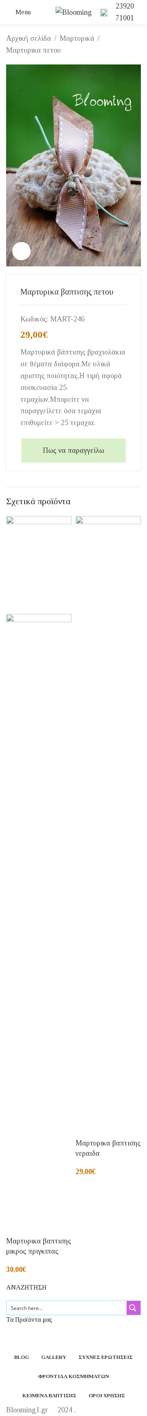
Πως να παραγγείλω (73, 450)
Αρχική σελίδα (28, 38)
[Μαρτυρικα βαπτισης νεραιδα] (108, 821)
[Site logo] (74, 11)
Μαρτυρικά (77, 38)
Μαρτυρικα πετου (33, 50)
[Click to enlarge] (21, 251)
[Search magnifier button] (133, 1308)
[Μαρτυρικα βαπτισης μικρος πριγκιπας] (38, 564)
